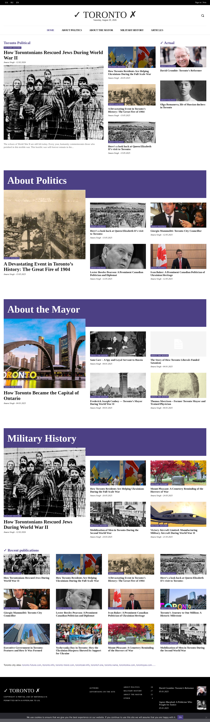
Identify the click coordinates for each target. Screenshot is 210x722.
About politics (116, 104)
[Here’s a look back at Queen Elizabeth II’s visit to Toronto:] (132, 132)
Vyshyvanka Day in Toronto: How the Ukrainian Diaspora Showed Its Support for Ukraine (78, 650)
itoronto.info (48, 665)
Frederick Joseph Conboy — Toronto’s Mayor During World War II (116, 403)
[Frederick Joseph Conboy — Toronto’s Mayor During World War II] (118, 385)
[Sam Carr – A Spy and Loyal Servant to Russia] (118, 343)
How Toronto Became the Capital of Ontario (41, 395)
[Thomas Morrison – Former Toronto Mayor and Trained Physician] (178, 385)
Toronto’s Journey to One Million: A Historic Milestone (181, 614)
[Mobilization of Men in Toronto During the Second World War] (118, 514)
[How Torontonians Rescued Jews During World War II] (53, 102)
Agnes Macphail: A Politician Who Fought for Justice (175, 703)
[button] (202, 15)
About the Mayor (12, 387)
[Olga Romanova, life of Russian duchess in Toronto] (183, 90)
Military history (12, 48)
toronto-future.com (31, 665)
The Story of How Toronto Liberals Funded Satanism (175, 361)
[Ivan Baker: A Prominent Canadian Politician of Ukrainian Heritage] (178, 256)
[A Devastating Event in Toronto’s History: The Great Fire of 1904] (132, 95)
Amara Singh (9, 62)
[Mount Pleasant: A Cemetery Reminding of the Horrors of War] (178, 472)
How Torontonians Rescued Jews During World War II (53, 55)
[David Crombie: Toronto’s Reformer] (183, 57)
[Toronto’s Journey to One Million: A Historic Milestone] (183, 599)
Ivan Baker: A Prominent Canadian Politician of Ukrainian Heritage (178, 274)
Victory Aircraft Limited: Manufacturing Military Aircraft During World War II (174, 531)
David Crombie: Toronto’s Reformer (181, 70)
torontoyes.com (144, 665)
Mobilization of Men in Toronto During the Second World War (182, 649)
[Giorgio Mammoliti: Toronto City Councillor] (178, 215)
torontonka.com (127, 665)
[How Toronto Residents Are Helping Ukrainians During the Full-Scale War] (132, 57)
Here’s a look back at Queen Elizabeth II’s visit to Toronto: (129, 148)
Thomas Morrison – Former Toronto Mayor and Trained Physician (178, 403)
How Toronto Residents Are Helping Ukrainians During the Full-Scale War (129, 73)
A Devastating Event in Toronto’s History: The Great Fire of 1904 (127, 110)
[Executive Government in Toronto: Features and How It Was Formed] (27, 634)
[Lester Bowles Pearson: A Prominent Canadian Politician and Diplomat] (118, 256)
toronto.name (111, 665)
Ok (180, 717)
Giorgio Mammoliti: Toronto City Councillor (176, 230)
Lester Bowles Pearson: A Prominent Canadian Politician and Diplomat (116, 274)
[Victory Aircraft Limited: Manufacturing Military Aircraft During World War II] (178, 514)
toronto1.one (97, 665)
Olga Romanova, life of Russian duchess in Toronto (182, 106)
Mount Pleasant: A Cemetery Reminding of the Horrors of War (131, 649)
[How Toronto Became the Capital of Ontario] (44, 353)
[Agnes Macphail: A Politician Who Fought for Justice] (201, 705)
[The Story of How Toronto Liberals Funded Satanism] (178, 343)
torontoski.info (82, 665)
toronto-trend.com (65, 665)
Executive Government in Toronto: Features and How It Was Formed (23, 649)
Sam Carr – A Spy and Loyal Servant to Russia (116, 359)
